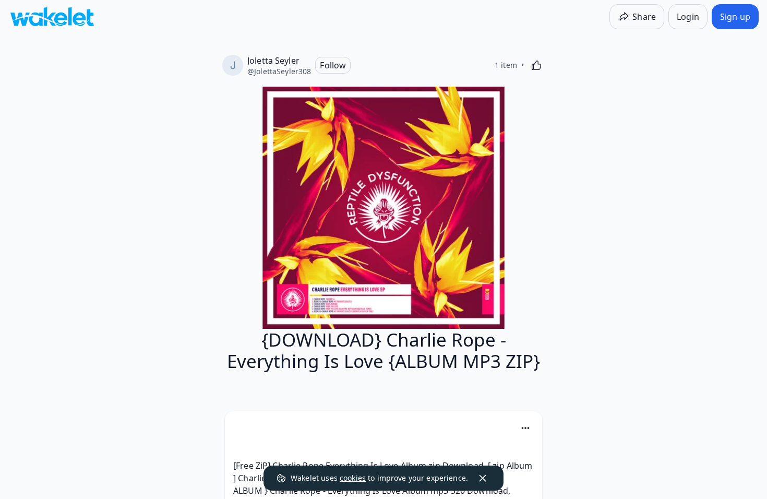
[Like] (536, 65)
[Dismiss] (482, 478)
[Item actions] (525, 428)
